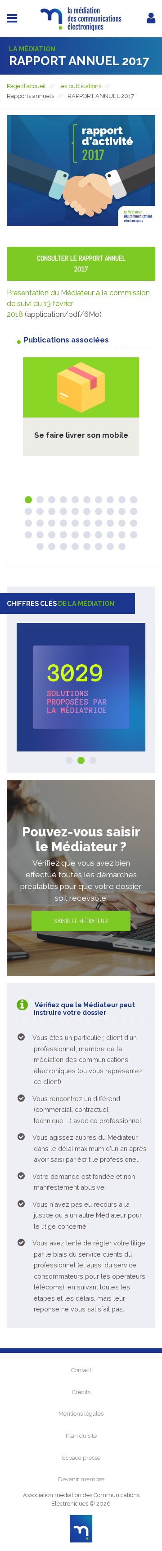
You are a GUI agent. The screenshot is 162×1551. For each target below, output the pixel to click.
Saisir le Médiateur (81, 921)
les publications (80, 86)
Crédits (81, 1392)
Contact (81, 1370)
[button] (28, 499)
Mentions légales (81, 1413)
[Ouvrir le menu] (12, 18)
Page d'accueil (26, 86)
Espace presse (81, 1457)
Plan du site (81, 1435)
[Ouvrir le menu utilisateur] (151, 18)
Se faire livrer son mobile (81, 435)
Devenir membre (81, 1479)
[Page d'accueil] (81, 33)
